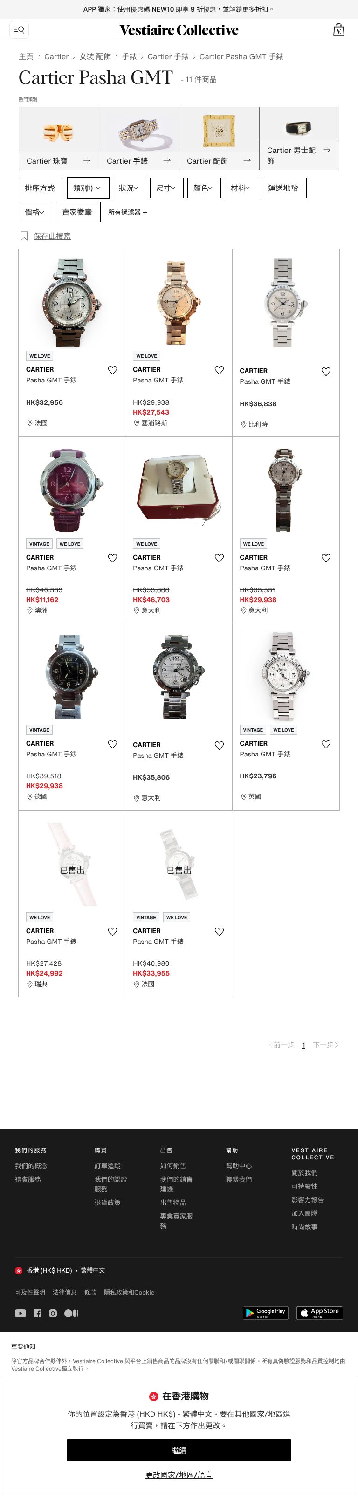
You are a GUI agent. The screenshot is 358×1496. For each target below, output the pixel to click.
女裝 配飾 (95, 56)
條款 (90, 1292)
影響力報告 (307, 1200)
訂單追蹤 (108, 1166)
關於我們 (304, 1173)
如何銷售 (173, 1166)
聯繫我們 (239, 1179)
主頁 (26, 56)
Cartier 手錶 (167, 56)
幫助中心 (239, 1166)
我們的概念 (31, 1166)
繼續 (179, 1450)
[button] (338, 29)
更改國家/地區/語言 (179, 1475)
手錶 (129, 56)
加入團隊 (304, 1214)
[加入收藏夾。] (112, 370)
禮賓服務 (28, 1179)
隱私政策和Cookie (129, 1292)
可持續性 (304, 1186)
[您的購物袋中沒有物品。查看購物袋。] (338, 29)
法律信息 (65, 1292)
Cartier (56, 56)
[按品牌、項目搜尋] (19, 30)
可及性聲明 (30, 1292)
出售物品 (173, 1203)
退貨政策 (108, 1203)
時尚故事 (304, 1227)
